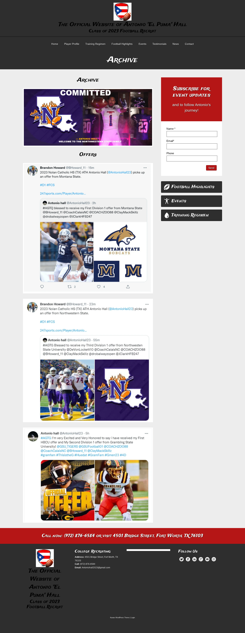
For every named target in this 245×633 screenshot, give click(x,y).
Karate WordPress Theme (119, 617)
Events (142, 43)
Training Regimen (95, 43)
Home (54, 43)
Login (133, 617)
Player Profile (71, 43)
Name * (170, 128)
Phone (170, 153)
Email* (170, 140)
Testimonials (159, 43)
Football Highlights (122, 43)
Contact (189, 43)
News (176, 43)
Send (211, 167)
